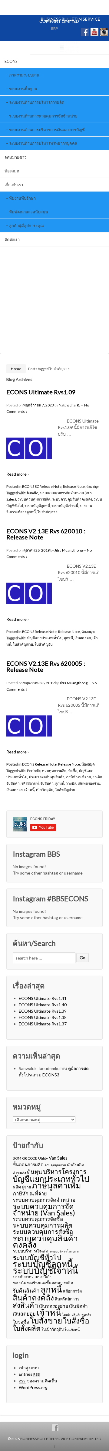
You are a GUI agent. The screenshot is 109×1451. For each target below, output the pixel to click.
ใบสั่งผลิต (27, 1328)
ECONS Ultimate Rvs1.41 (43, 998)
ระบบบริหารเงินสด (30, 1250)
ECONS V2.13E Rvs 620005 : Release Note (45, 666)
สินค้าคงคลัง (33, 1297)
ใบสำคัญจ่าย (47, 512)
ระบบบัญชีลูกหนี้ (37, 505)
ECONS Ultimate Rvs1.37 (43, 1023)
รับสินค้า (47, 783)
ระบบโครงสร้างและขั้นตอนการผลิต (43, 1282)
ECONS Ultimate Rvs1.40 (43, 1004)
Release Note (74, 486)
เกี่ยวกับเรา (14, 184)
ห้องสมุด (12, 170)
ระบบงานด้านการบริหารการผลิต (36, 102)
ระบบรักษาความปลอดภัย (32, 1276)
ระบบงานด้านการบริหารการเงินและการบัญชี (47, 129)
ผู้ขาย (26, 1187)
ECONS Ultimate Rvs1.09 (41, 392)
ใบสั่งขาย (46, 1320)
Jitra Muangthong (68, 550)
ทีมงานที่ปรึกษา (22, 198)
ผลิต (17, 1186)
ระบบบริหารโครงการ (64, 1251)
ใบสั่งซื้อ (76, 1320)
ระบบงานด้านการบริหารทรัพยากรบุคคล (43, 143)
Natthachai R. (69, 405)
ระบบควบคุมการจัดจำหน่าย (44, 1200)
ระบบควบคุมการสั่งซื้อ (43, 1231)
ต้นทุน (34, 1171)
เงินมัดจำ (78, 1306)
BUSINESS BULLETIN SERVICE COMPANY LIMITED (69, 20)
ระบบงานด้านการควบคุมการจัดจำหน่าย (43, 116)
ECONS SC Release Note (41, 486)
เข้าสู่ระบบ (29, 1367)
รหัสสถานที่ (30, 783)
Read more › (17, 474)
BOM (17, 1158)
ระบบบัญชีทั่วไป (37, 1257)
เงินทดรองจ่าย (89, 783)
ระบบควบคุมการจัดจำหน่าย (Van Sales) (44, 1209)
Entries (29, 1374)
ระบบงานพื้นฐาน (23, 88)
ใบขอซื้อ (21, 1321)
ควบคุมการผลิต (54, 770)
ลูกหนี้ (68, 638)
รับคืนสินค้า (26, 1290)
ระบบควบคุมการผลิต (34, 499)
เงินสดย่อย (82, 638)
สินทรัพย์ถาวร (67, 1298)
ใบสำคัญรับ (44, 644)
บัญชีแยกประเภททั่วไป (44, 638)
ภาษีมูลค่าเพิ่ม (56, 1185)
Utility (43, 1158)
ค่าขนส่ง (19, 1172)
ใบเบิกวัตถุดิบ (52, 1329)
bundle (32, 493)
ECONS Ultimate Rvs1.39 (43, 1011)
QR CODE (29, 1158)
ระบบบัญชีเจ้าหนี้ (64, 505)
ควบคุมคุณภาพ (55, 1165)
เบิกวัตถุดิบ (44, 789)
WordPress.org (33, 1387)
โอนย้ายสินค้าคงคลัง (76, 1314)
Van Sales (58, 1157)
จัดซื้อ (72, 770)
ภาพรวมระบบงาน (24, 75)
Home (16, 368)
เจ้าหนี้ (29, 789)
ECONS (11, 61)
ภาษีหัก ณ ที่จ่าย (78, 777)
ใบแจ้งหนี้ (72, 1329)
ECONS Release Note (39, 631)
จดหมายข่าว (15, 157)
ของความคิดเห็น (38, 1380)
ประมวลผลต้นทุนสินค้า (46, 777)
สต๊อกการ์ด (72, 1291)
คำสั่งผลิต (75, 1164)
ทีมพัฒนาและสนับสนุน (28, 211)
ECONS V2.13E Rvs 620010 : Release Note (45, 534)
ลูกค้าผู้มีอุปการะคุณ (26, 225)
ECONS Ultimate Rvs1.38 (43, 1017)
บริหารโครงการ (64, 1171)
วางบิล (71, 783)
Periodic (34, 770)
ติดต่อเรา (12, 239)
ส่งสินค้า (25, 1305)
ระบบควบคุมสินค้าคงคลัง (72, 499)
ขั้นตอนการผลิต (28, 1164)
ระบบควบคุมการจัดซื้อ (38, 1219)
